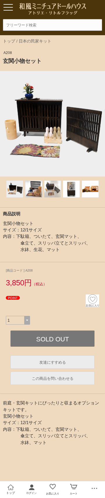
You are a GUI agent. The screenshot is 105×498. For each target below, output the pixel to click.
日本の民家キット (35, 41)
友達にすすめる (52, 362)
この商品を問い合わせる (53, 378)
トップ (9, 41)
